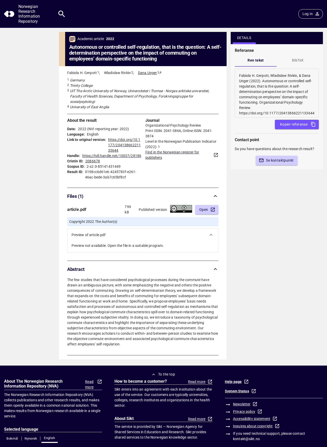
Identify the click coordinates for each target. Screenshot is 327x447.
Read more (89, 384)
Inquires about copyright (253, 426)
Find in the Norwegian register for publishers (172, 155)
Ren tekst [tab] (256, 60)
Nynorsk (31, 438)
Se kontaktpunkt (280, 160)
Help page (233, 382)
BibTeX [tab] (297, 60)
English (49, 438)
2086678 (92, 161)
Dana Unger (147, 73)
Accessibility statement (251, 419)
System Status (237, 391)
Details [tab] (244, 38)
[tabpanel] (277, 93)
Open (203, 210)
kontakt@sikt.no (246, 439)
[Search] (61, 14)
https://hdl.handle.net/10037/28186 (111, 156)
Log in (307, 14)
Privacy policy (244, 411)
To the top (166, 374)
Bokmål (12, 438)
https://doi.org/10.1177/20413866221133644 (124, 145)
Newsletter (241, 404)
